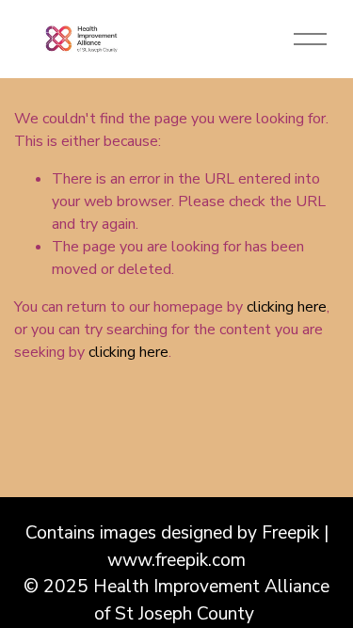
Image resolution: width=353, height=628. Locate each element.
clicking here (287, 307)
